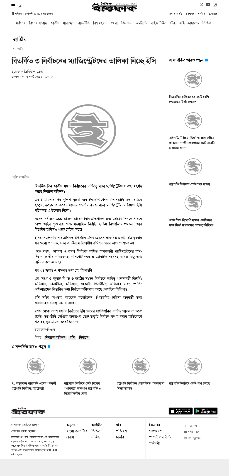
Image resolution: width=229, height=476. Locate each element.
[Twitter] (201, 5)
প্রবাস (70, 437)
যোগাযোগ (155, 431)
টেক (173, 23)
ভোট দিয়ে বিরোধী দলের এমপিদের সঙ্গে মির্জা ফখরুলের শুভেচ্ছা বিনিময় (191, 222)
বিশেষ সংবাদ (38, 23)
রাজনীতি (83, 23)
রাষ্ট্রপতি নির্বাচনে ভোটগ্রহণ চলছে (189, 383)
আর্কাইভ (202, 13)
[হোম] (13, 49)
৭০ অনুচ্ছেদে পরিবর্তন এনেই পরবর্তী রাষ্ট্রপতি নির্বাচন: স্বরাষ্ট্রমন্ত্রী (34, 385)
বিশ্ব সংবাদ (100, 23)
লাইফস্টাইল (158, 23)
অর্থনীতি (141, 23)
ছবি (118, 425)
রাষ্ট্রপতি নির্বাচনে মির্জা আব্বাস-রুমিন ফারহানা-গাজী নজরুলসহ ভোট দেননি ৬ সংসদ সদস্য (192, 143)
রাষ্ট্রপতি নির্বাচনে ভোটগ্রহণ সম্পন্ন (189, 184)
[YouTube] (208, 5)
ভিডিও (206, 23)
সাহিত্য (96, 437)
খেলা (114, 23)
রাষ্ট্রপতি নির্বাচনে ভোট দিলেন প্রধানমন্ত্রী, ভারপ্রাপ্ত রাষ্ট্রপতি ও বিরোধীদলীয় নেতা (82, 388)
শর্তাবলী (154, 443)
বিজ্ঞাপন (154, 425)
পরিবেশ (121, 431)
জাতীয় (55, 23)
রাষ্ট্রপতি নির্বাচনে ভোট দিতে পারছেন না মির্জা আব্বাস (140, 385)
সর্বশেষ (21, 23)
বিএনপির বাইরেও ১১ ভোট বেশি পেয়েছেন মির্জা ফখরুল (189, 99)
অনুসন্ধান (73, 425)
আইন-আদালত (189, 23)
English (213, 13)
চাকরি (120, 437)
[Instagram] (215, 5)
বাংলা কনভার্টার (175, 13)
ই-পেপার (190, 13)
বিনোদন (126, 23)
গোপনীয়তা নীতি (160, 437)
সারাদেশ (68, 23)
